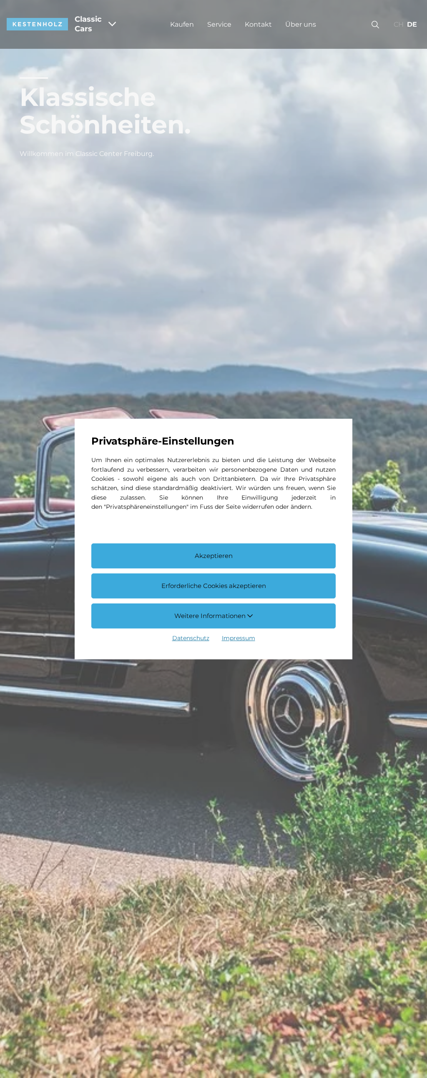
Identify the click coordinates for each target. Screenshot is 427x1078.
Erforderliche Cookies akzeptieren (213, 586)
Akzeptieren (214, 556)
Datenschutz (190, 638)
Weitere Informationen (210, 616)
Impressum (238, 638)
